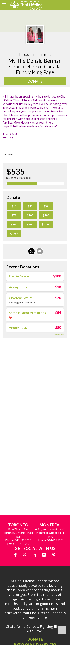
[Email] (39, 251)
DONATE (35, 639)
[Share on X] (31, 251)
